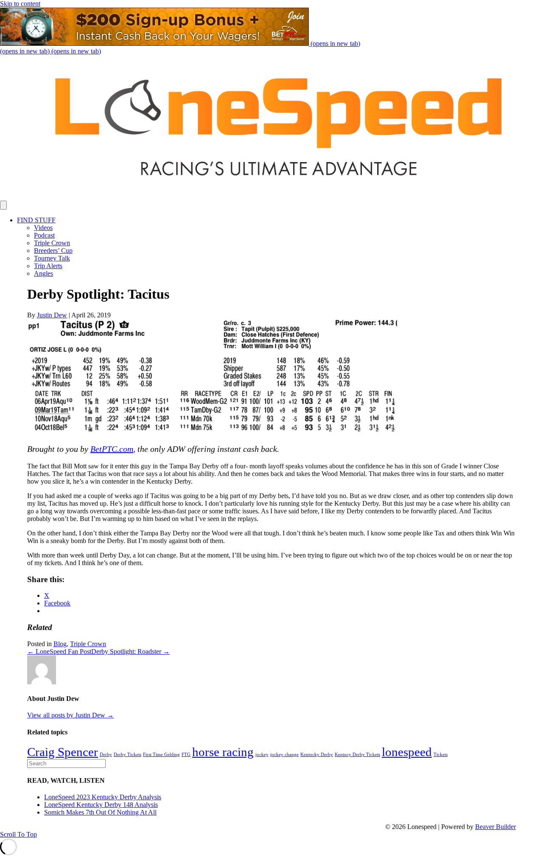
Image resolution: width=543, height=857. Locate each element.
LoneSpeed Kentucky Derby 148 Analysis (101, 804)
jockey (262, 754)
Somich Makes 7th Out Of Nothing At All (100, 812)
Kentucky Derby (316, 754)
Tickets (441, 754)
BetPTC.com (111, 449)
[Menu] (3, 205)
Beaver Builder (495, 826)
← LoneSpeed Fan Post (59, 651)
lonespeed (407, 752)
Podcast (44, 235)
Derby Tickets (127, 754)
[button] (18, 834)
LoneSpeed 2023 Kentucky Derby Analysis (102, 797)
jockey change (284, 754)
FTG (186, 754)
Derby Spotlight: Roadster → (130, 651)
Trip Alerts (48, 265)
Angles (43, 273)
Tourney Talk (52, 258)
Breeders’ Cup (53, 250)
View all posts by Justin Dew (70, 715)
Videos (43, 227)
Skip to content (20, 3)
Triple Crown (52, 242)
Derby (106, 754)
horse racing (223, 752)
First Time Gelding (161, 754)
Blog (60, 643)
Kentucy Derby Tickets (357, 754)
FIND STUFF (36, 220)
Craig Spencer (62, 752)
